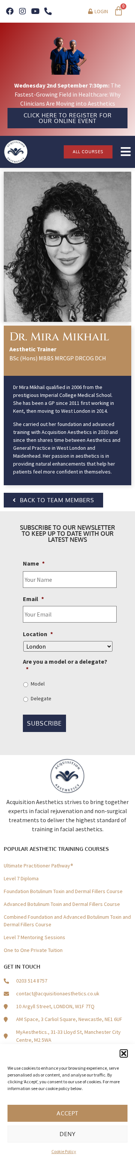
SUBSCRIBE (44, 723)
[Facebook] (10, 11)
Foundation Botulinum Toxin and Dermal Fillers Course (63, 891)
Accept (67, 1113)
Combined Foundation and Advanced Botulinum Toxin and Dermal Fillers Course (67, 920)
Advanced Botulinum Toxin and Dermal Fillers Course (62, 904)
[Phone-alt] (48, 11)
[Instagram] (22, 11)
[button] (124, 1053)
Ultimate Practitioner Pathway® (38, 865)
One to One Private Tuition (33, 950)
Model (38, 683)
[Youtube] (35, 11)
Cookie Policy (63, 1151)
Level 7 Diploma (21, 878)
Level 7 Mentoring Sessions (34, 937)
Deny (68, 1134)
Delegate (41, 698)
